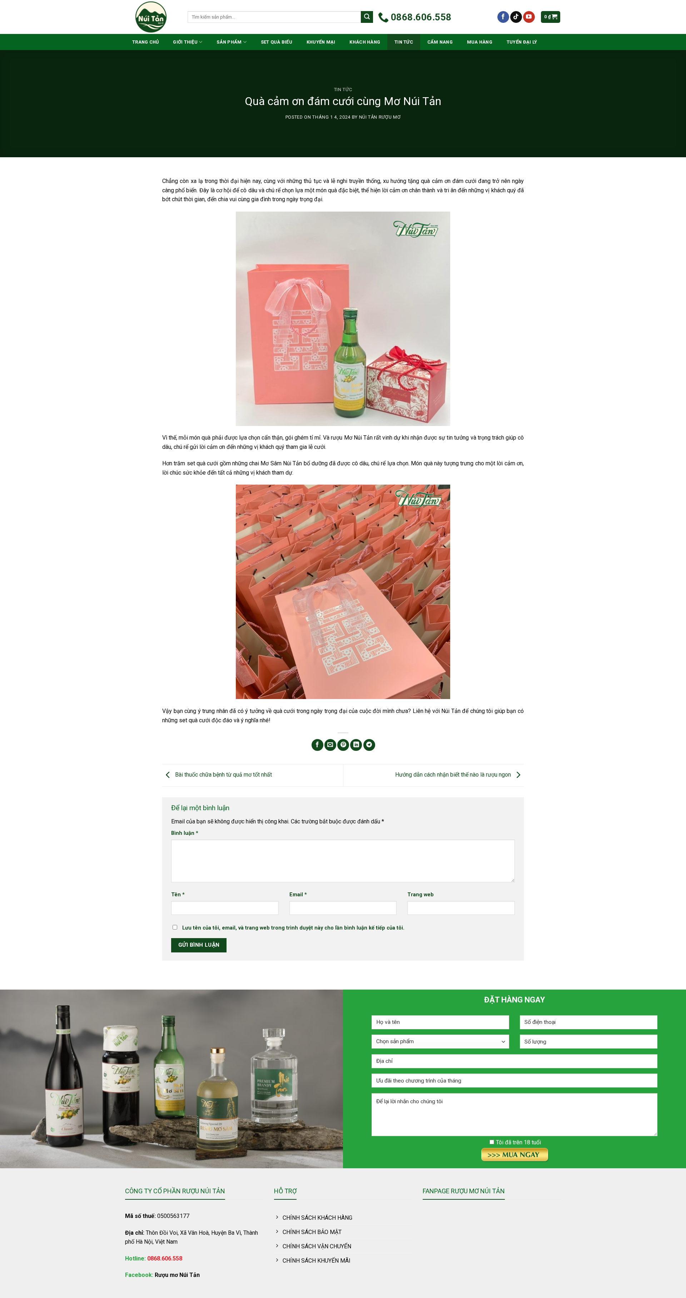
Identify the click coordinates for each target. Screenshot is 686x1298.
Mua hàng (479, 42)
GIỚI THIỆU (185, 42)
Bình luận (184, 833)
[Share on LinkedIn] (356, 745)
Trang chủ (145, 42)
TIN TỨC (403, 42)
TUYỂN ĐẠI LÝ (522, 42)
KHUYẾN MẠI (321, 42)
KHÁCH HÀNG (364, 42)
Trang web (420, 895)
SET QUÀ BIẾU (276, 42)
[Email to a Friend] (330, 745)
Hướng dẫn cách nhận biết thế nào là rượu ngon (453, 775)
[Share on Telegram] (369, 745)
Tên (178, 895)
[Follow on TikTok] (516, 17)
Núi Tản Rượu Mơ (380, 117)
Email (298, 895)
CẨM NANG (440, 42)
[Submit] (367, 17)
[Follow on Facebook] (503, 17)
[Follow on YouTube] (529, 17)
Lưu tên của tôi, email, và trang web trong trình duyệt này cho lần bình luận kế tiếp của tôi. (293, 928)
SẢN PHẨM (229, 42)
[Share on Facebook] (317, 745)
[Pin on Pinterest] (343, 745)
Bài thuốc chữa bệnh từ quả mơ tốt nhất (223, 775)
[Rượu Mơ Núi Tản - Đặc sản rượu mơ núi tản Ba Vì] (151, 17)
